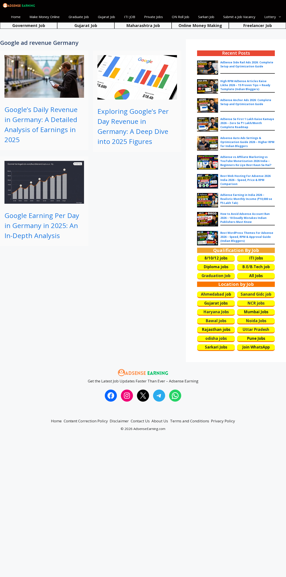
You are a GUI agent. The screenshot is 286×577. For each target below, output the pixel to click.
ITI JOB (129, 17)
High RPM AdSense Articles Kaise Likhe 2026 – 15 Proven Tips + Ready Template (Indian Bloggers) (245, 85)
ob (228, 294)
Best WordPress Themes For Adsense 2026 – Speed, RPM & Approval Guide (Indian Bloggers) (246, 237)
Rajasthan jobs (216, 329)
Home (16, 17)
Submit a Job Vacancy (239, 17)
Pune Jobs (256, 338)
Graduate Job (79, 17)
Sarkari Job (206, 17)
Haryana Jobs (216, 311)
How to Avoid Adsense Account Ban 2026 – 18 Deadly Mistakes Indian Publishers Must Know (245, 218)
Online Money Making (200, 25)
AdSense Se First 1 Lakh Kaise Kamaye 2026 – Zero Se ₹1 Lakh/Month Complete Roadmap (247, 123)
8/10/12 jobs (215, 258)
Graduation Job (216, 275)
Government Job (28, 25)
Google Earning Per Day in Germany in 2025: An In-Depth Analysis (41, 225)
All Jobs (256, 275)
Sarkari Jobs (216, 347)
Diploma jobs (216, 266)
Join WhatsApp (256, 347)
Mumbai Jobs (256, 311)
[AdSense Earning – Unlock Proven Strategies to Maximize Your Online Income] (19, 5)
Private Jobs (153, 17)
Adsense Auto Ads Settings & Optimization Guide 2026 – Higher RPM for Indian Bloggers (247, 142)
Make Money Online (44, 17)
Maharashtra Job (143, 25)
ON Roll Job (180, 17)
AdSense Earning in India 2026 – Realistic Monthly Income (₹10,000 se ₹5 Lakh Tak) (246, 199)
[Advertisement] (134, 508)
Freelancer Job (257, 25)
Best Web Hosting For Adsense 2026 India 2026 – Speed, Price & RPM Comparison (245, 180)
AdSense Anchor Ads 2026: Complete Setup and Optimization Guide (245, 102)
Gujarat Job (106, 17)
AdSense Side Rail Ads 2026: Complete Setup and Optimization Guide (246, 64)
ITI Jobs (256, 258)
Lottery (270, 17)
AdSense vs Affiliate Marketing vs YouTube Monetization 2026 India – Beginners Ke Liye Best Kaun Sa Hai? (245, 161)
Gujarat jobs (216, 303)
